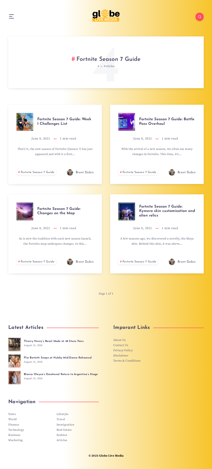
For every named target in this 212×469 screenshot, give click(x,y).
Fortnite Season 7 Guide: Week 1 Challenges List (64, 122)
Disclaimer (120, 355)
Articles (62, 440)
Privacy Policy (123, 350)
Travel (61, 419)
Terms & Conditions (127, 361)
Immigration (65, 425)
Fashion (62, 435)
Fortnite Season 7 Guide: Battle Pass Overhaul (166, 122)
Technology (16, 430)
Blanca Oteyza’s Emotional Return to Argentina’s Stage (61, 374)
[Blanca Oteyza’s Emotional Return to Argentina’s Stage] (14, 377)
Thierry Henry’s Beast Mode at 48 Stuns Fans (54, 341)
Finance (13, 425)
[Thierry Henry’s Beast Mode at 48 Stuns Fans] (14, 344)
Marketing (15, 440)
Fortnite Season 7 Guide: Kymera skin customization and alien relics (167, 211)
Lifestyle (63, 414)
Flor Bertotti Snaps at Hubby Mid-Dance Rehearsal (58, 357)
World (12, 419)
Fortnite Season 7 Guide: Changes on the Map (59, 211)
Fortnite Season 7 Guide (37, 172)
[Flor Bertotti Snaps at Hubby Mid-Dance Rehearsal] (14, 361)
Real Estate (64, 430)
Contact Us (120, 345)
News (12, 414)
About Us (119, 340)
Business (14, 435)
